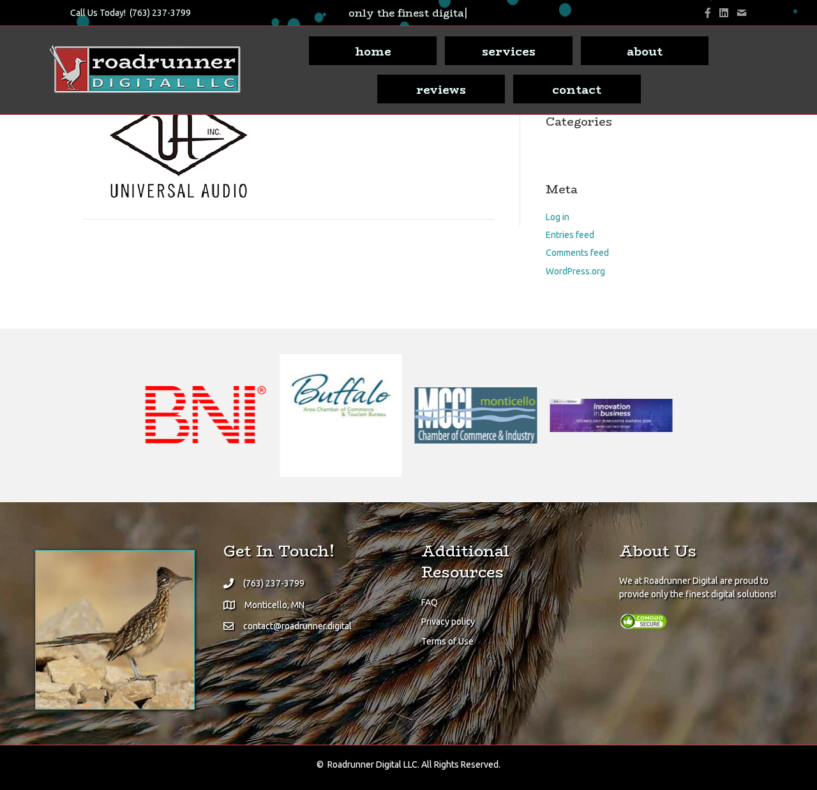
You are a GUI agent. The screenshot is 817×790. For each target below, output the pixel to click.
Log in (557, 217)
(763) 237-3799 (160, 13)
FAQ (429, 602)
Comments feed (577, 253)
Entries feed (570, 235)
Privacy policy (448, 621)
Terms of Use (447, 641)
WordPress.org (575, 271)
